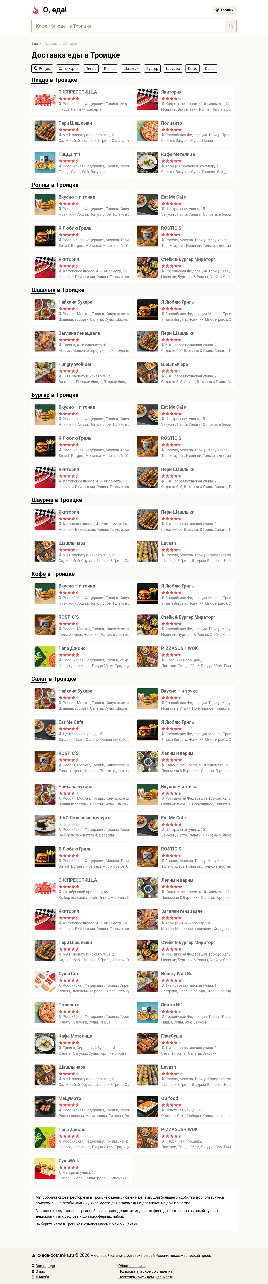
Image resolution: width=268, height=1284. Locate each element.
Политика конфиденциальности (145, 1277)
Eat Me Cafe (173, 197)
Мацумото (70, 1098)
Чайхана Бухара (75, 302)
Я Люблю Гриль (75, 228)
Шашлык (43, 290)
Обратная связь (132, 1265)
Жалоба (42, 1277)
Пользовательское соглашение (145, 1271)
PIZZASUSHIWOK (179, 648)
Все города (45, 1265)
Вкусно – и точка (77, 197)
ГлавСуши (171, 1036)
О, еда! (55, 9)
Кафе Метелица (178, 154)
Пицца (39, 80)
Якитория (171, 92)
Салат (39, 679)
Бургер (40, 395)
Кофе (38, 574)
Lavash (168, 543)
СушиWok (69, 1160)
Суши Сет (69, 973)
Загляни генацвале (79, 333)
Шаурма (42, 500)
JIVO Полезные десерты (85, 817)
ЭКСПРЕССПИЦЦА (78, 92)
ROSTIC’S (171, 228)
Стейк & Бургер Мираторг (188, 259)
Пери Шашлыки (75, 123)
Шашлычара (174, 364)
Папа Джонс (72, 648)
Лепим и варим (177, 753)
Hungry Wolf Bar (75, 364)
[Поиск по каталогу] (230, 26)
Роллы (40, 185)
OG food (169, 1098)
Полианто (171, 123)
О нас (40, 1271)
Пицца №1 (70, 154)
